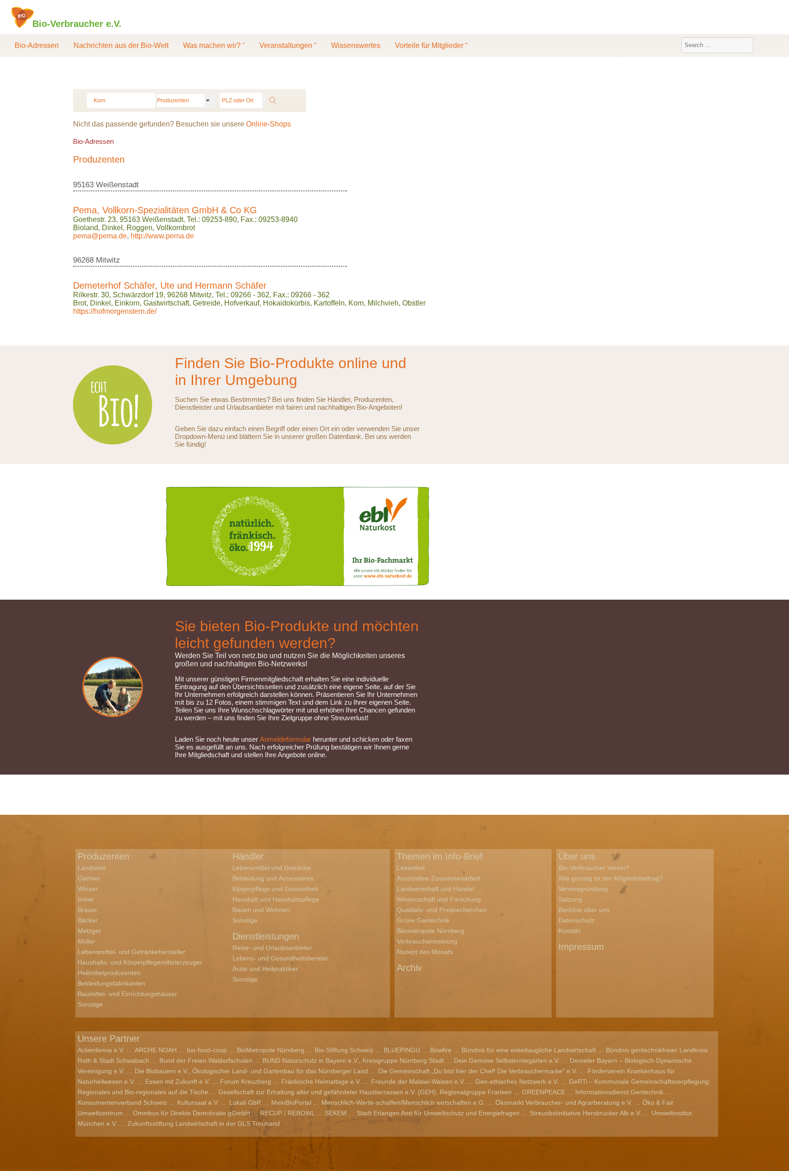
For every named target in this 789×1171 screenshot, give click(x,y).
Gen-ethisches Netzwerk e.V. (517, 1081)
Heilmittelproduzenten (109, 972)
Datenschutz (576, 920)
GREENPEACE (543, 1092)
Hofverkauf (241, 303)
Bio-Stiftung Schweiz (344, 1050)
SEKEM (336, 1113)
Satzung (570, 899)
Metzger (89, 930)
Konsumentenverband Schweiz (122, 1102)
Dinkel (112, 228)
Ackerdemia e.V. (101, 1050)
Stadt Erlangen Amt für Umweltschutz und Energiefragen (438, 1113)
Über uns (576, 856)
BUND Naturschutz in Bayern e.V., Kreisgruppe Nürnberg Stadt (353, 1060)
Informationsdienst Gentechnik (619, 1092)
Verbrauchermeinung (427, 941)
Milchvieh (383, 303)
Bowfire (441, 1050)
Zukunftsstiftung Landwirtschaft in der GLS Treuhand (203, 1123)
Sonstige (90, 1004)
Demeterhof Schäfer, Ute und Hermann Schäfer (170, 285)
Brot (79, 303)
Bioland (85, 228)
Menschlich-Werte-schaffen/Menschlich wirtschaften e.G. (403, 1102)
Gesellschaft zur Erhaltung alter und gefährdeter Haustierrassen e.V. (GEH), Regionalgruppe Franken (365, 1092)
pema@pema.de (100, 236)
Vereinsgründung (583, 888)
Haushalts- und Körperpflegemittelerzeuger (140, 962)
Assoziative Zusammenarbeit (438, 878)
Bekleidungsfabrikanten (111, 983)
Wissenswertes (355, 45)
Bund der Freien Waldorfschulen (205, 1060)
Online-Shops (268, 124)
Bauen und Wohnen (261, 909)
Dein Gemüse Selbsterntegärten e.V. (507, 1060)
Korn (356, 303)
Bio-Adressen (37, 45)
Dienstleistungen (265, 936)
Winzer (88, 888)
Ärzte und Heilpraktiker (265, 968)
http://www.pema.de (162, 236)
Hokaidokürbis (286, 303)
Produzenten (103, 856)
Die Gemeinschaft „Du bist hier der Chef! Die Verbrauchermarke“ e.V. (478, 1071)
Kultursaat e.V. (198, 1102)
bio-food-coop (207, 1050)
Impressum (581, 947)
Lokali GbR (245, 1102)
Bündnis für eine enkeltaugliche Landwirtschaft (529, 1050)
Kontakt (569, 930)
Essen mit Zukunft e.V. (177, 1081)
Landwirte (92, 867)
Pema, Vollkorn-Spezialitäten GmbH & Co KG (165, 210)
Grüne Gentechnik (423, 920)
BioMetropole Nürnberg (271, 1050)
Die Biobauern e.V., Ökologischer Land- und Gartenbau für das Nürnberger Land (251, 1071)
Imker (86, 899)
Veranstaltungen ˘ (287, 45)
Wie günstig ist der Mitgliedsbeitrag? (610, 878)
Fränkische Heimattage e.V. (321, 1081)
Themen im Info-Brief (440, 856)
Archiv (409, 968)
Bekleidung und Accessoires (272, 878)
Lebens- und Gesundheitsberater (280, 958)
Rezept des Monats (425, 951)
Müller (86, 941)
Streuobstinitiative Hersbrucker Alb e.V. (586, 1113)
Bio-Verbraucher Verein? (593, 867)
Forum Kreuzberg (245, 1081)
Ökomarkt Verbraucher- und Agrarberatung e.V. (563, 1102)
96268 (83, 260)
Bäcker (88, 920)
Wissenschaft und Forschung (439, 899)
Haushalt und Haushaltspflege (275, 899)
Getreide (207, 303)
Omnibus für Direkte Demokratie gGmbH (191, 1113)
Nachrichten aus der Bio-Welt (121, 45)
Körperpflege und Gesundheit (275, 888)
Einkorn (127, 303)
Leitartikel (411, 867)
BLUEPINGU (402, 1050)
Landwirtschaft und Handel (435, 888)
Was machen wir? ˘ (214, 45)
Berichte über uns (584, 909)
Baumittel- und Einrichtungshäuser (127, 993)
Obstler (414, 303)
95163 (83, 184)
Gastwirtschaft (166, 303)
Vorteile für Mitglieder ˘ (431, 45)
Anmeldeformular (285, 739)
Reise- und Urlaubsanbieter (272, 947)
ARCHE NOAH (156, 1050)
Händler (248, 856)
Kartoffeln (329, 303)
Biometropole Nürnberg (430, 930)
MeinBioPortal (291, 1102)
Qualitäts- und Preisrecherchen (442, 909)
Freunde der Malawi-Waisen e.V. (418, 1081)
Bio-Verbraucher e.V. (76, 23)
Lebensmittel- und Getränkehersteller (131, 951)
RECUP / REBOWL (287, 1113)
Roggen (139, 228)
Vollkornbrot (175, 228)
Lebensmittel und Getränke (271, 867)
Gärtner (89, 878)
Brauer (87, 909)
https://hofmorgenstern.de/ (115, 311)
